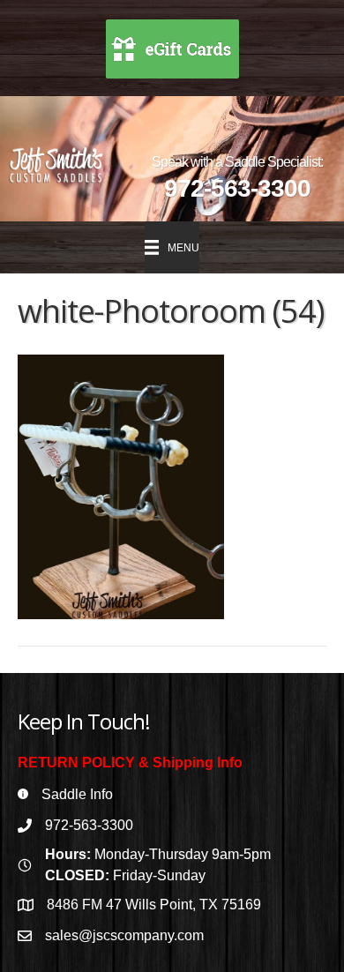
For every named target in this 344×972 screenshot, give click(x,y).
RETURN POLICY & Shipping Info (130, 762)
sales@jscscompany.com (124, 935)
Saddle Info (77, 794)
